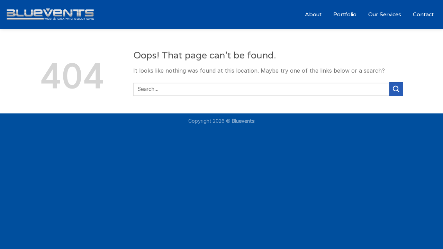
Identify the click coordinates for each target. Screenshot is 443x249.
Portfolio (344, 14)
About (313, 14)
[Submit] (396, 89)
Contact (423, 14)
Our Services (384, 14)
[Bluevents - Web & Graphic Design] (50, 14)
